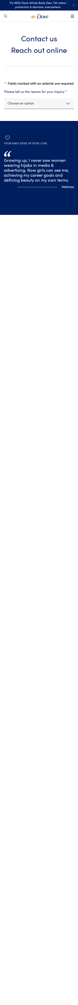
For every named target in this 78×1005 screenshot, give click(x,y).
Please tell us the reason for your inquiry (35, 92)
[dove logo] (39, 16)
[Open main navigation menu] (72, 16)
